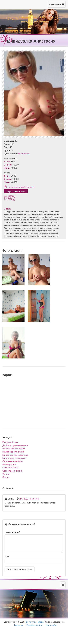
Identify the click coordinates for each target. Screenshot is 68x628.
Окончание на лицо (12, 461)
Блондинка (24, 153)
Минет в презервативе (14, 457)
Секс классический (12, 470)
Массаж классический (13, 448)
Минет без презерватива (15, 454)
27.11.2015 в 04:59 (29, 498)
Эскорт (5, 477)
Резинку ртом (9, 464)
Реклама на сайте (34, 625)
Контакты (18, 625)
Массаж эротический (13, 451)
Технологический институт (21, 186)
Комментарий (12, 531)
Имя (7, 556)
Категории (55, 4)
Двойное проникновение (15, 445)
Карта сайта (51, 625)
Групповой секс (10, 442)
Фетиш (5, 473)
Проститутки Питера (34, 621)
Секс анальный (10, 467)
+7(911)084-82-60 (16, 191)
